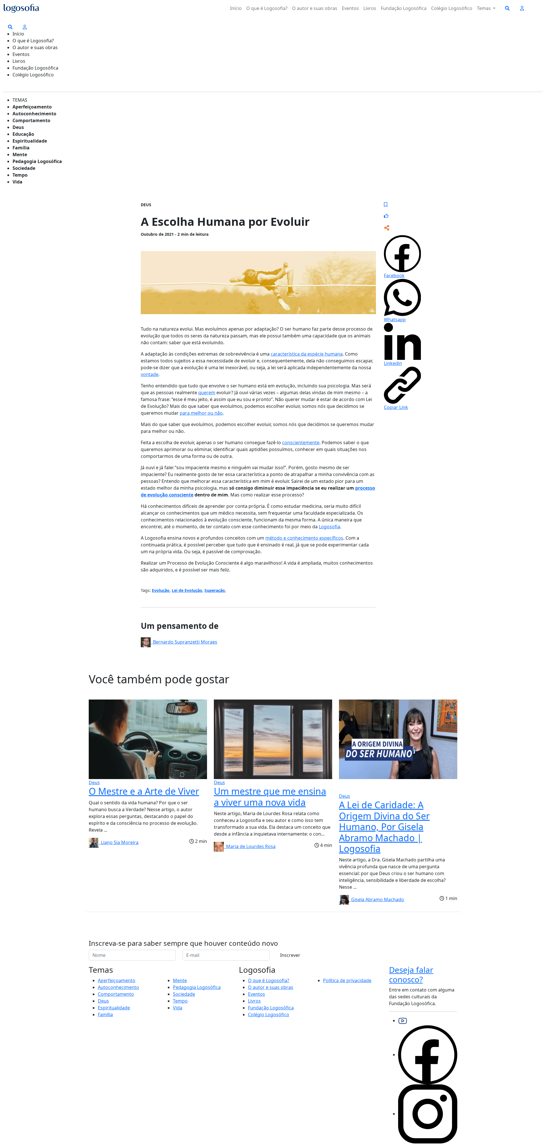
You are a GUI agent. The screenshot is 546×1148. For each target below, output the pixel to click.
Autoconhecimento (34, 113)
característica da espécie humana (307, 354)
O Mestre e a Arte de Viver (144, 791)
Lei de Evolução (187, 590)
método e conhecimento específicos (304, 538)
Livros (369, 8)
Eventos (350, 8)
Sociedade (24, 168)
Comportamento (31, 120)
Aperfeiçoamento (32, 107)
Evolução (160, 590)
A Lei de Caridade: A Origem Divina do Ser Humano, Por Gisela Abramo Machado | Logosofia (384, 827)
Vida (17, 182)
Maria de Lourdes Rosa (250, 846)
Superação (214, 590)
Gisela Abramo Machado (376, 899)
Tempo (20, 175)
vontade (149, 374)
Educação (23, 134)
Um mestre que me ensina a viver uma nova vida (270, 796)
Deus (18, 127)
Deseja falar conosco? (411, 974)
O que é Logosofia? (267, 8)
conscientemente (300, 442)
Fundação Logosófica (404, 8)
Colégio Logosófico (451, 8)
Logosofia (329, 526)
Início (236, 8)
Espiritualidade (30, 141)
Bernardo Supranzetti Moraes (184, 642)
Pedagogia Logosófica (37, 161)
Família (21, 148)
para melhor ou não (201, 413)
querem (206, 392)
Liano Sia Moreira (118, 842)
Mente (20, 154)
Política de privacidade (347, 980)
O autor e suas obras (314, 8)
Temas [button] (484, 8)
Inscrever (290, 955)
